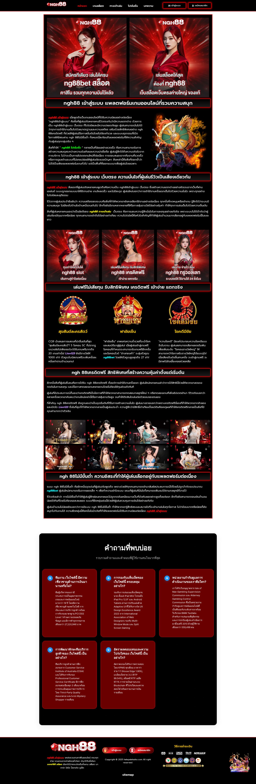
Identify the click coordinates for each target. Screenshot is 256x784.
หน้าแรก (82, 6)
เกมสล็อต (98, 6)
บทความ (148, 6)
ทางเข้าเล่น (116, 6)
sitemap (128, 774)
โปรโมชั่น (133, 6)
